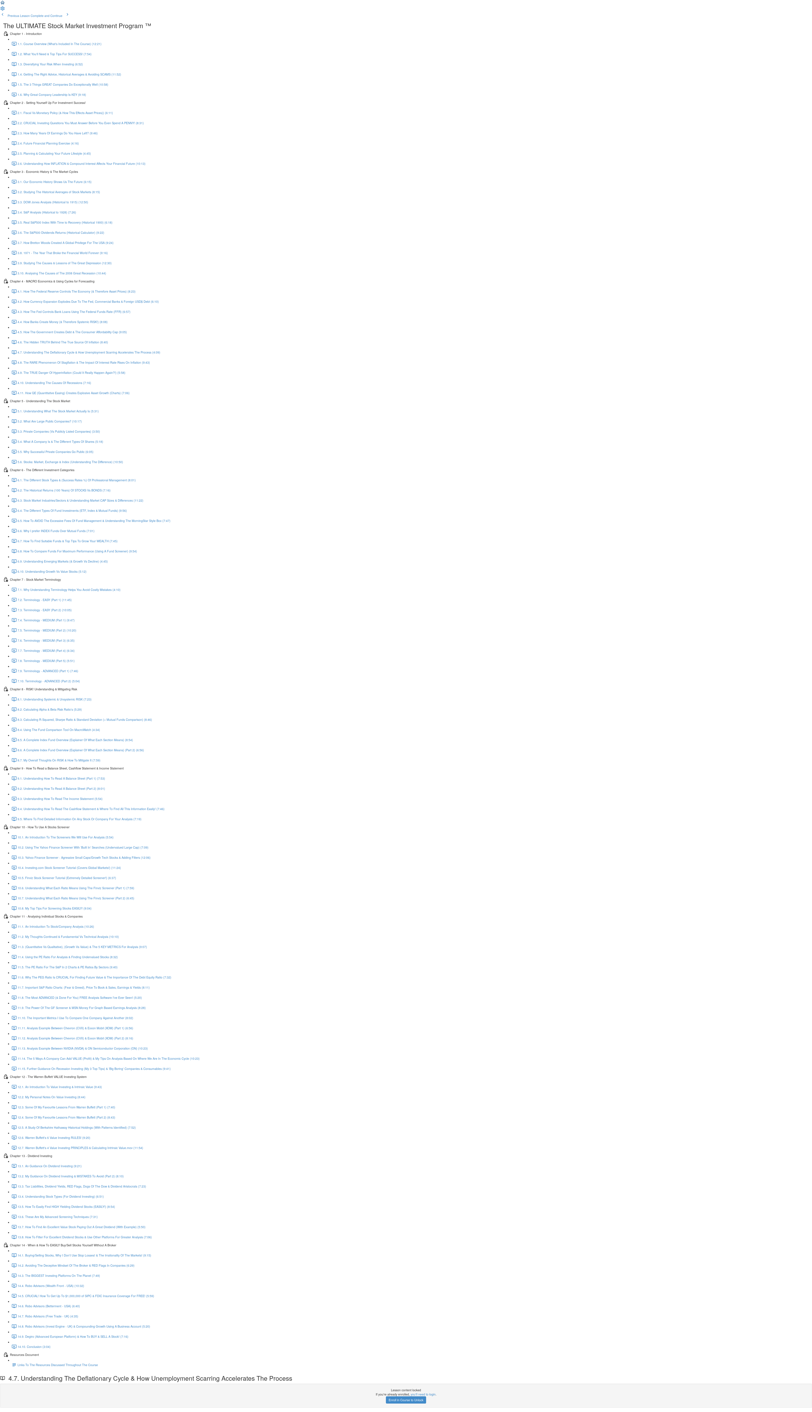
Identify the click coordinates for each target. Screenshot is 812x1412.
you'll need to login (423, 1394)
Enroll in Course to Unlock (406, 1400)
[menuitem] (2, 10)
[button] (2, 4)
